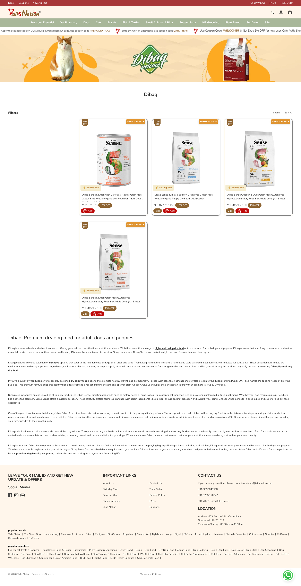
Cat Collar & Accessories (194, 554)
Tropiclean (128, 534)
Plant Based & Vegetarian (103, 550)
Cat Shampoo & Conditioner (37, 558)
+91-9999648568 (208, 489)
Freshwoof (67, 534)
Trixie (197, 534)
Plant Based (232, 22)
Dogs (86, 22)
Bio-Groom (114, 534)
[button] (289, 112)
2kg (158, 210)
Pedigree (100, 534)
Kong (169, 534)
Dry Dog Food (166, 550)
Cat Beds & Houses (234, 554)
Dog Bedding (200, 550)
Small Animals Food (66, 558)
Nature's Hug (51, 534)
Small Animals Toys (148, 558)
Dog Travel (55, 554)
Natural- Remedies (236, 534)
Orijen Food (126, 550)
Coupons (24, 3)
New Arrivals (40, 3)
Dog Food (150, 550)
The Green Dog (32, 534)
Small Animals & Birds (159, 22)
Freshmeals (80, 550)
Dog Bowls (40, 554)
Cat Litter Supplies (168, 554)
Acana (79, 534)
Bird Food (85, 558)
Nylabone (157, 534)
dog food (54, 362)
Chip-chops (255, 534)
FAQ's (272, 3)
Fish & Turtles (131, 22)
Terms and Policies (150, 574)
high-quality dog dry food (169, 348)
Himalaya (218, 534)
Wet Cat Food (147, 554)
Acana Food (183, 550)
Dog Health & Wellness (77, 554)
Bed (213, 550)
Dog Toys (26, 554)
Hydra (206, 534)
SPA (267, 22)
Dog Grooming (268, 550)
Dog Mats (223, 550)
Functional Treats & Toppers (23, 550)
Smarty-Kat (143, 534)
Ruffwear (282, 534)
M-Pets (188, 534)
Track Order (286, 3)
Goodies (269, 534)
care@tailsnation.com (260, 483)
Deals (139, 550)
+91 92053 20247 (208, 495)
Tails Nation (14, 534)
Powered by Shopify (43, 574)
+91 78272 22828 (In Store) (213, 501)
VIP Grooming (210, 22)
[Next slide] (141, 157)
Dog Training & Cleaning (106, 554)
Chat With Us (257, 3)
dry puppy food (78, 380)
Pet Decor (253, 22)
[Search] (272, 12)
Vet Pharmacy (68, 22)
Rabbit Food (101, 558)
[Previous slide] (86, 157)
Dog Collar (237, 550)
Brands (112, 22)
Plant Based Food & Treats (56, 550)
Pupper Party (188, 22)
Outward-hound (17, 538)
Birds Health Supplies (122, 558)
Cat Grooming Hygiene (260, 554)
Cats (98, 22)
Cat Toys (216, 554)
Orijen (89, 534)
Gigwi (177, 534)
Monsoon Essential (42, 22)
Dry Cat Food (130, 554)
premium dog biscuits (28, 453)
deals (11, 3)
